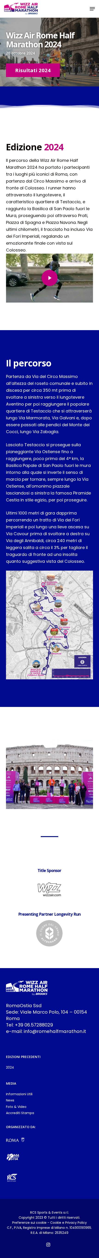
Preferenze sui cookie (29, 1222)
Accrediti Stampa (20, 1113)
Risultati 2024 (33, 70)
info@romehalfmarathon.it (55, 1031)
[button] (92, 8)
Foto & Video (16, 1107)
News (10, 1100)
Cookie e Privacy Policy (68, 1222)
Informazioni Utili (19, 1094)
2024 (10, 1067)
